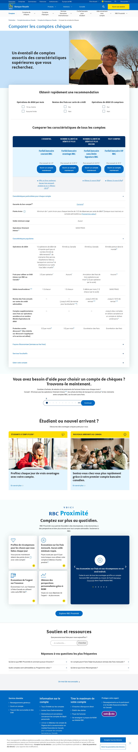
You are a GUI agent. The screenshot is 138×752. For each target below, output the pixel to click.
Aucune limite (31, 111)
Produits (50, 7)
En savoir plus (16, 485)
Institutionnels (53, 1)
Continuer (88, 403)
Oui (69, 107)
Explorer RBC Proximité (69, 613)
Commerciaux (32, 1)
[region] (69, 743)
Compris (80, 204)
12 (93, 301)
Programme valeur (89, 214)
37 (53, 267)
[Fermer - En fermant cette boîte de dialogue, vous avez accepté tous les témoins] (130, 743)
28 (26, 591)
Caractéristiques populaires (23, 239)
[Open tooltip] (24, 211)
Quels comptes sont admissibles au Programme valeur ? (30, 668)
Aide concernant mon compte (102, 13)
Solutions (66, 7)
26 (116, 248)
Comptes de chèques (26, 13)
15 (47, 562)
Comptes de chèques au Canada (47, 20)
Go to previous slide (74, 566)
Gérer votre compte (20, 363)
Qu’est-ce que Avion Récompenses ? (84, 668)
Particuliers (12, 1)
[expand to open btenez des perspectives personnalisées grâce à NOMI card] (64, 601)
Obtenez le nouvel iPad (92, 180)
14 (118, 318)
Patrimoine (43, 1)
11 (74, 303)
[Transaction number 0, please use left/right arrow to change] (47, 403)
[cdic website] (109, 714)
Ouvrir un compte (16, 706)
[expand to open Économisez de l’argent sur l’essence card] (33, 601)
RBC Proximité (120, 13)
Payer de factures (78, 714)
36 (50, 254)
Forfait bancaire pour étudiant (82, 13)
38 (19, 279)
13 (115, 301)
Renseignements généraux (20, 703)
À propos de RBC (67, 1)
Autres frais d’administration (52, 710)
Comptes (12, 13)
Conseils (82, 7)
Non (69, 111)
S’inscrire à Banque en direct (83, 707)
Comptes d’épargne (45, 13)
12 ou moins (31, 107)
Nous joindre (124, 1)
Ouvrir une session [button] (118, 7)
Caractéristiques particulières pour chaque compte (32, 196)
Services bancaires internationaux (63, 13)
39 (51, 328)
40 (48, 187)
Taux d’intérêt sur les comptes (52, 707)
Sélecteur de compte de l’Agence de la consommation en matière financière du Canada (53, 725)
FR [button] (115, 1)
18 (33, 434)
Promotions (107, 1)
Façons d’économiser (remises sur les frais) (29, 344)
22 (21, 330)
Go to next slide (125, 566)
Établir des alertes (79, 710)
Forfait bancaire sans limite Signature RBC (91, 154)
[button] (103, 7)
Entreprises (21, 1)
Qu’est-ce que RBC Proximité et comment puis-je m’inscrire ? (31, 662)
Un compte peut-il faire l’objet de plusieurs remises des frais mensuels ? (98, 662)
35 (76, 303)
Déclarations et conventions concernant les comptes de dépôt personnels (53, 716)
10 (30, 288)
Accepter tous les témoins (113, 740)
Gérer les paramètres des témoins (113, 747)
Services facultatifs (20, 353)
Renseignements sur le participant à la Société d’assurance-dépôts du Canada (116, 704)
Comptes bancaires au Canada (26, 20)
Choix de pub (93, 1)
